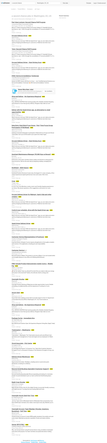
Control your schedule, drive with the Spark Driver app (30, 210)
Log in (95, 3)
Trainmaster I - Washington (21, 330)
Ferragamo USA (16, 345)
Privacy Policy (42, 442)
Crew (13, 181)
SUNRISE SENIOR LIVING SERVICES (21, 426)
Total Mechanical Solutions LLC (20, 77)
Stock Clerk (16, 293)
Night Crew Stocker (18, 382)
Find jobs (88, 3)
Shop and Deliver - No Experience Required (26, 96)
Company (30, 9)
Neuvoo (42, 440)
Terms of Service (25, 442)
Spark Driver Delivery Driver (21, 223)
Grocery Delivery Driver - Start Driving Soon (27, 62)
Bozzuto (14, 156)
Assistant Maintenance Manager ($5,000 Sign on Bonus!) (31, 154)
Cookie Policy (34, 442)
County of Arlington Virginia (19, 239)
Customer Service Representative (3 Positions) (28, 237)
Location (13, 9)
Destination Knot (16, 370)
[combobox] (48, 3)
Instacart (14, 98)
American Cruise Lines (18, 169)
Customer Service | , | (19, 250)
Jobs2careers (33, 440)
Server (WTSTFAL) (18, 424)
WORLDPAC (15, 358)
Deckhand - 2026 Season (20, 168)
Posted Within (21, 9)
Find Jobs (65, 3)
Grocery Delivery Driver (20, 36)
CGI (13, 294)
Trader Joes (15, 183)
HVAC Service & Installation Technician (25, 76)
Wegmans (14, 281)
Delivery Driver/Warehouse (21, 357)
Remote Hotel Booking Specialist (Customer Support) (30, 369)
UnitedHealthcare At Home (19, 252)
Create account (102, 3)
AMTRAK (14, 331)
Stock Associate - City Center (22, 343)
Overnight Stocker (18, 279)
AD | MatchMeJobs (17, 320)
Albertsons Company (17, 384)
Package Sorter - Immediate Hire (23, 318)
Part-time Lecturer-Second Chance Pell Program (28, 22)
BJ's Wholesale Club (17, 397)
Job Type (37, 9)
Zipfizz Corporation (17, 267)
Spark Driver (15, 37)
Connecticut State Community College (22, 24)
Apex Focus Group (17, 129)
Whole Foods (15, 413)
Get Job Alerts (48, 91)
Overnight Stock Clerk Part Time (23, 395)
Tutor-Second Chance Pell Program (24, 49)
